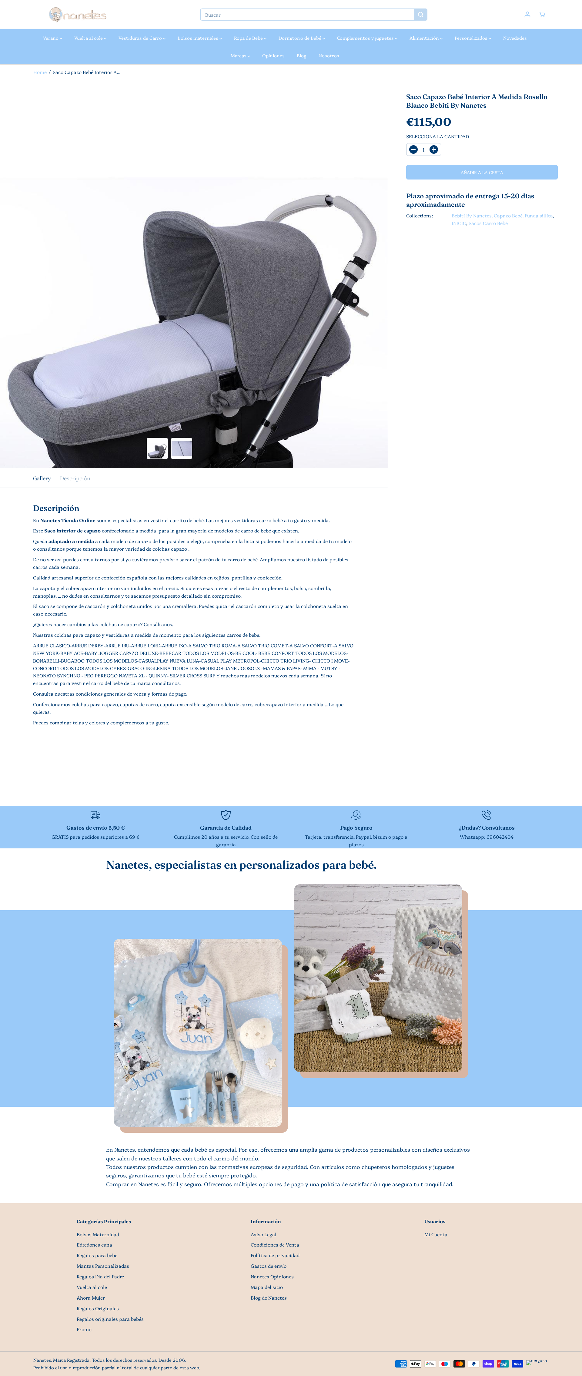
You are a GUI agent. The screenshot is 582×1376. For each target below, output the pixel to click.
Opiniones (273, 55)
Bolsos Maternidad (98, 1234)
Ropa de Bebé (249, 38)
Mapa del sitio (267, 1287)
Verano (51, 38)
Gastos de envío (268, 1266)
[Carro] (542, 14)
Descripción (75, 478)
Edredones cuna (94, 1244)
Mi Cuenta (435, 1234)
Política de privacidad (275, 1255)
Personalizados (472, 38)
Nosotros (329, 55)
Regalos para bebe (97, 1255)
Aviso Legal (263, 1234)
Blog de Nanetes (269, 1297)
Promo (84, 1329)
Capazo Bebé (508, 215)
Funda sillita (539, 215)
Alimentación (425, 38)
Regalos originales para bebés (110, 1319)
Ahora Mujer (91, 1297)
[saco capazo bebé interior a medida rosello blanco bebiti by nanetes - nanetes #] (194, 274)
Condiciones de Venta (275, 1244)
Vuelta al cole (89, 38)
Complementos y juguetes (366, 38)
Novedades (515, 38)
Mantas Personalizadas (103, 1266)
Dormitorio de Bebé (301, 38)
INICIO (459, 223)
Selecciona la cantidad (437, 136)
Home (40, 72)
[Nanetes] (77, 14)
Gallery (42, 478)
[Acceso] (527, 14)
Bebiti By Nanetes (471, 215)
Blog (301, 55)
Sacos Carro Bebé (488, 223)
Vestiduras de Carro (141, 38)
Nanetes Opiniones (272, 1276)
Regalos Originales (98, 1308)
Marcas (239, 55)
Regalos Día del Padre (100, 1276)
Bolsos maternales (198, 38)
